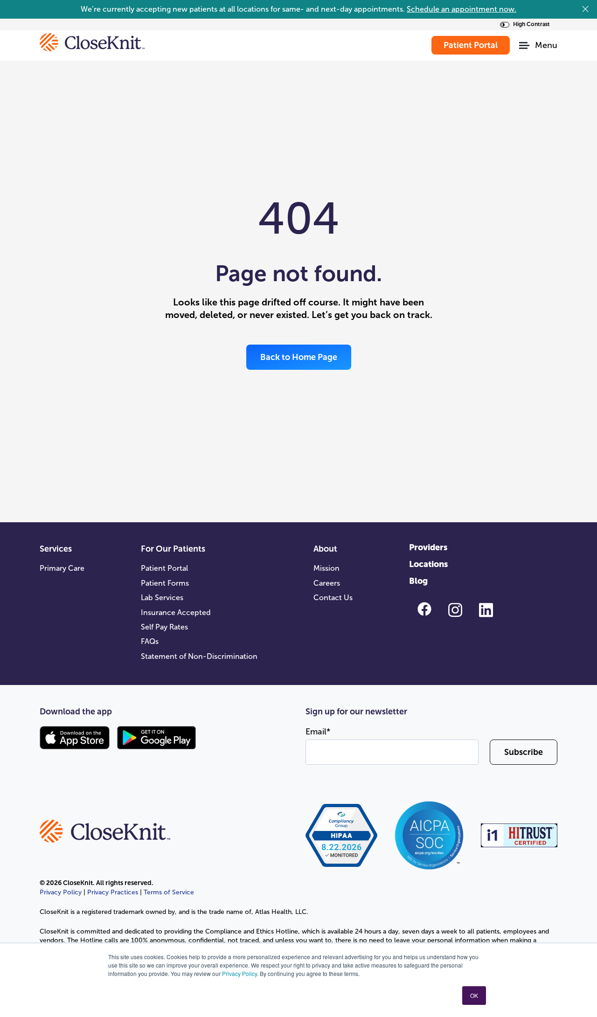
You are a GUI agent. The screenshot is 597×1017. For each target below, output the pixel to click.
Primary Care (62, 568)
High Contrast (531, 24)
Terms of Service (169, 892)
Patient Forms (165, 583)
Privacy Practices (112, 892)
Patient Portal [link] (471, 45)
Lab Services (162, 598)
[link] (92, 41)
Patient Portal (164, 568)
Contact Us (333, 598)
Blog (418, 581)
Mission (326, 568)
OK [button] (474, 995)
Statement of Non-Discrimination (199, 656)
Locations (428, 564)
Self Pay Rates (164, 627)
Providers (428, 547)
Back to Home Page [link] (298, 357)
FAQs (150, 641)
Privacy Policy (239, 973)
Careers (326, 583)
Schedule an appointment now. (461, 9)
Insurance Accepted (176, 612)
